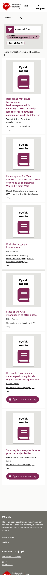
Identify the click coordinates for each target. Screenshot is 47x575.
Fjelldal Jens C (12, 457)
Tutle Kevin (26, 119)
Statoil (9, 191)
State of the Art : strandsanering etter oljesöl (21, 313)
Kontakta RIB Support (11, 556)
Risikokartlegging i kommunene (16, 245)
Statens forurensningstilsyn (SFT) (20, 126)
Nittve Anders (12, 251)
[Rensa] (21, 43)
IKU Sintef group (31, 194)
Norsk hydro (17, 194)
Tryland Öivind (12, 119)
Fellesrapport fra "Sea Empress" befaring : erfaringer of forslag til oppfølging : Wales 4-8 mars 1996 (23, 181)
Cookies (5, 542)
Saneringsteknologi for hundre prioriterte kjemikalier (23, 452)
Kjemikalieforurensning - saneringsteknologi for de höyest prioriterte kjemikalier (22, 376)
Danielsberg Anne (14, 122)
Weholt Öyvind (12, 383)
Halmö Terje (25, 457)
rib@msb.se (7, 564)
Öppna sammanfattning (24, 399)
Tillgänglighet (8, 537)
